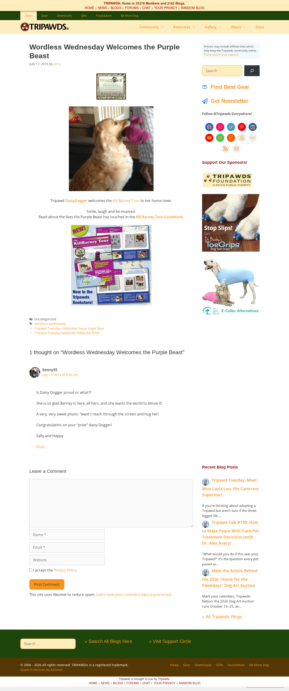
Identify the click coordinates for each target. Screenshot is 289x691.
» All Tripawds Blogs (222, 616)
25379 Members (148, 3)
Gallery (210, 27)
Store (260, 27)
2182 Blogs (175, 3)
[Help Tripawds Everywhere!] (227, 186)
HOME (89, 7)
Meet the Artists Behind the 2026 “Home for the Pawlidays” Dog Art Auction (230, 578)
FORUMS (132, 7)
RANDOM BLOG (192, 7)
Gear (44, 16)
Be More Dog (129, 16)
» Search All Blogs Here (108, 641)
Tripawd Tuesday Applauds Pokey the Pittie (67, 333)
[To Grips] (231, 250)
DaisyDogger (76, 200)
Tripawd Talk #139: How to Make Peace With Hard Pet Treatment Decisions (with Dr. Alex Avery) (230, 533)
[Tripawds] (45, 27)
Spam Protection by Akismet (41, 670)
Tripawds (164, 679)
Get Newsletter (229, 101)
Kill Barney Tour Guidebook (159, 216)
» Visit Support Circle (170, 641)
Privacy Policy (65, 570)
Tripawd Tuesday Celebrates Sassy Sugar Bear (69, 328)
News (28, 16)
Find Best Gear (230, 87)
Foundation (104, 16)
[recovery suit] (231, 314)
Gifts (84, 16)
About (236, 27)
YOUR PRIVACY (165, 7)
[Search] (252, 70)
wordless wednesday (50, 323)
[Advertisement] (231, 389)
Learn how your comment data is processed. (134, 594)
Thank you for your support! (221, 54)
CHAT (146, 7)
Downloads (64, 16)
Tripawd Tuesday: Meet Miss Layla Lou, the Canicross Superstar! (230, 487)
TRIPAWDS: (112, 3)
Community (149, 27)
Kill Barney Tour (126, 200)
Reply (40, 447)
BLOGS (116, 7)
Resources (181, 27)
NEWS (102, 7)
